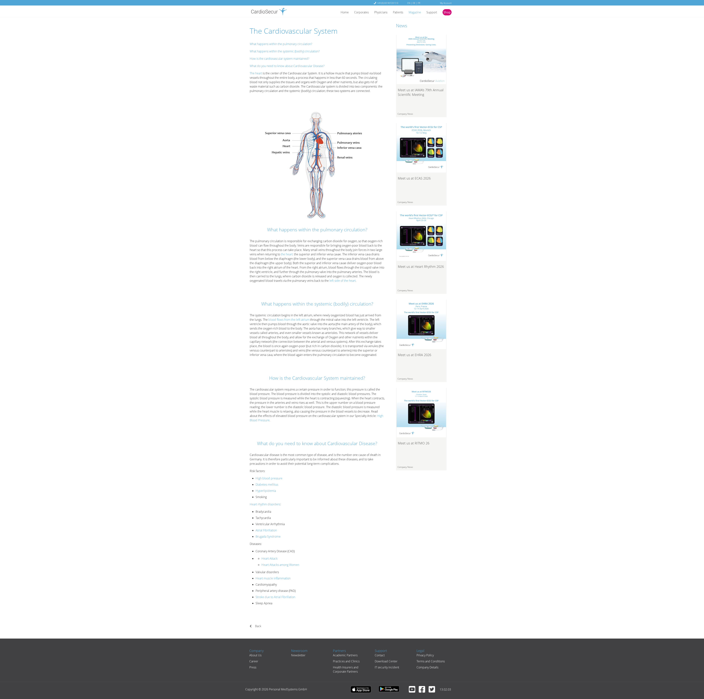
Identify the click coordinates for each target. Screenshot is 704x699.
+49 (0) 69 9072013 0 (387, 2)
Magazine (415, 12)
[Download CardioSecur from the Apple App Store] (363, 689)
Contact (380, 655)
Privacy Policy (425, 655)
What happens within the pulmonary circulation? (281, 44)
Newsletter (298, 655)
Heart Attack (269, 558)
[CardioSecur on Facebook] (423, 691)
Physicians (380, 12)
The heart (256, 73)
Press (252, 667)
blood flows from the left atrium (288, 320)
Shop (447, 12)
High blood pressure (269, 478)
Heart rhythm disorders (265, 504)
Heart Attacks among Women (280, 565)
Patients (398, 12)
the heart (287, 254)
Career (253, 661)
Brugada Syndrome (268, 537)
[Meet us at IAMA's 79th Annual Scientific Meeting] (421, 59)
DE (414, 2)
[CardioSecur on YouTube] (413, 691)
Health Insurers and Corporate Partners (345, 669)
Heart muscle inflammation (273, 578)
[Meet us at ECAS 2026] (421, 147)
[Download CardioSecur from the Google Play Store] (391, 689)
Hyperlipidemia (266, 491)
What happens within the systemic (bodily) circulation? (285, 51)
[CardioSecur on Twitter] (433, 691)
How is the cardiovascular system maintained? (279, 59)
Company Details (427, 667)
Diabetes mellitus (267, 484)
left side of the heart (342, 281)
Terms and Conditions (431, 661)
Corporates (361, 12)
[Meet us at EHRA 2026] (421, 324)
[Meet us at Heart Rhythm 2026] (421, 236)
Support (431, 12)
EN (408, 2)
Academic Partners (345, 655)
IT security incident (387, 667)
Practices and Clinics (346, 661)
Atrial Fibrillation (266, 530)
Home (345, 12)
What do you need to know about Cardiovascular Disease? (287, 66)
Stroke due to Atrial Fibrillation (275, 597)
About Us (255, 655)
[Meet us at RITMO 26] (421, 412)
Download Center (386, 661)
